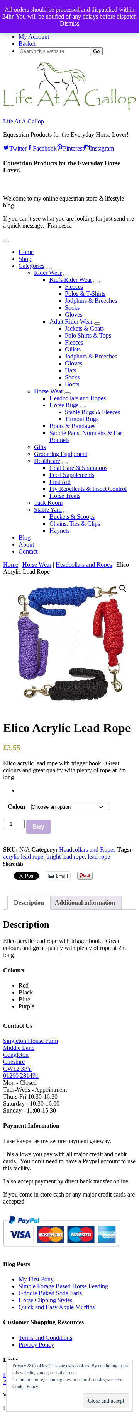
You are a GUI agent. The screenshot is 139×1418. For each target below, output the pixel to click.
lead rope (99, 856)
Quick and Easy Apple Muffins (57, 1307)
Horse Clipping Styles (45, 1300)
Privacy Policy (36, 1344)
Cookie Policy (25, 1386)
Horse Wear (36, 564)
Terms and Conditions (45, 1337)
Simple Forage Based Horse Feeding (63, 1286)
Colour (17, 806)
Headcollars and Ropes (84, 564)
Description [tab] (29, 902)
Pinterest (73, 147)
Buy (38, 826)
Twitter (18, 147)
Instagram (102, 147)
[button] (6, 241)
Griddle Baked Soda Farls (50, 1293)
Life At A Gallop (23, 121)
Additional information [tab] (85, 902)
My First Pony (36, 1279)
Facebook (45, 147)
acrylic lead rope (23, 856)
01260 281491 (21, 1075)
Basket (27, 43)
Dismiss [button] (69, 23)
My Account (34, 36)
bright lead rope (65, 856)
